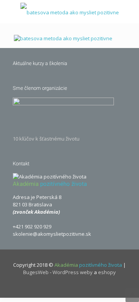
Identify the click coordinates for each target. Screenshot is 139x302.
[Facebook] (61, 286)
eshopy (107, 272)
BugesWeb (36, 272)
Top (132, 295)
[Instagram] (77, 286)
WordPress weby (73, 272)
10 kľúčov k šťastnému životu (46, 138)
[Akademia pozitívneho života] (69, 11)
